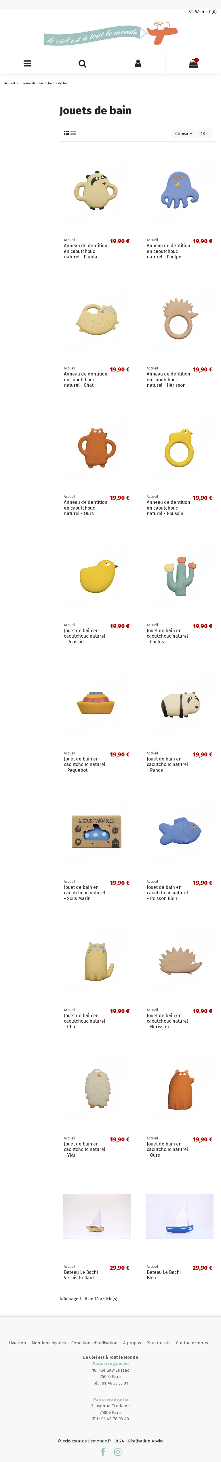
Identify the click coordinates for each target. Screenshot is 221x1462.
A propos (132, 1342)
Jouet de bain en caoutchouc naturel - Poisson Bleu (167, 893)
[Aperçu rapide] (129, 175)
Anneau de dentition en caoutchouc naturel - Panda (85, 251)
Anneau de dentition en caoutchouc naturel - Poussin (168, 508)
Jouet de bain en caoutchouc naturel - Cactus (167, 636)
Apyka (158, 1441)
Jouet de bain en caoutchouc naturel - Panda (167, 764)
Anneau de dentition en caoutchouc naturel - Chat (85, 379)
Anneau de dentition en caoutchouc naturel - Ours (85, 508)
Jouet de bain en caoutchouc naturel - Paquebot (84, 764)
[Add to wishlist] (129, 154)
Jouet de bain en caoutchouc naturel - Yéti (84, 1149)
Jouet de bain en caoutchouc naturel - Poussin (84, 636)
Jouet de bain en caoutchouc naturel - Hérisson (167, 1021)
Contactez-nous (192, 1342)
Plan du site (158, 1342)
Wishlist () (205, 11)
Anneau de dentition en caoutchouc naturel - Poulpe (168, 251)
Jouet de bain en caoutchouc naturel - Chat (84, 1021)
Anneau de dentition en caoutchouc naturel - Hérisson (168, 379)
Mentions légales (49, 1342)
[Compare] (129, 165)
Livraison (17, 1342)
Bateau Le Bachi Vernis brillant (81, 1275)
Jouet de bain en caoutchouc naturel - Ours (167, 1149)
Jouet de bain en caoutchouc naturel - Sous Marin (84, 893)
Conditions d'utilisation (94, 1342)
